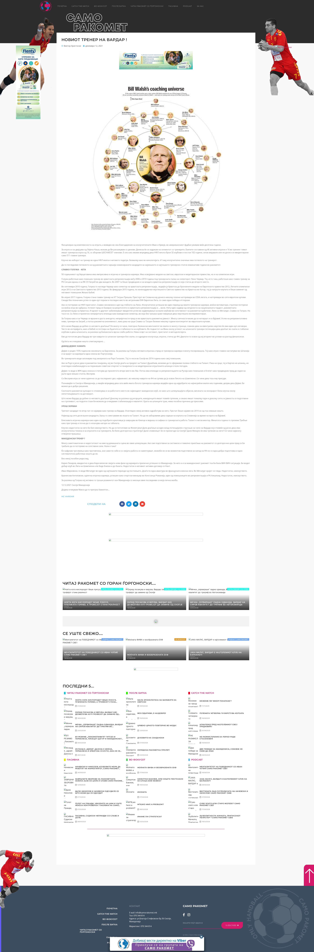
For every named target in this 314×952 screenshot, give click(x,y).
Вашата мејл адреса (193, 923)
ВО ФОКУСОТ (100, 6)
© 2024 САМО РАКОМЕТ (192, 935)
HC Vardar (67, 496)
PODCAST (187, 6)
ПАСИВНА (173, 6)
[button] (122, 504)
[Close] (201, 937)
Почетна (62, 6)
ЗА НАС (200, 6)
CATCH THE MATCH (80, 6)
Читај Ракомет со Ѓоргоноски (147, 6)
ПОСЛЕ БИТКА (119, 6)
